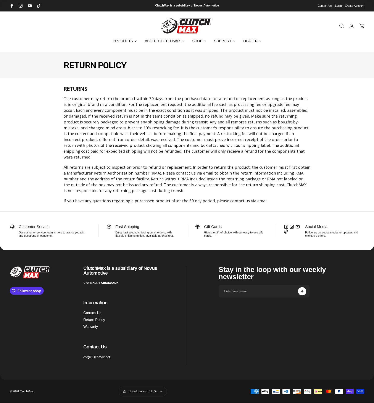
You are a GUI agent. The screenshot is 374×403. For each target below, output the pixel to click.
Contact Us (325, 5)
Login (338, 5)
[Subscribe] (302, 291)
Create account (354, 5)
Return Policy (94, 320)
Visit (100, 283)
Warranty (90, 327)
